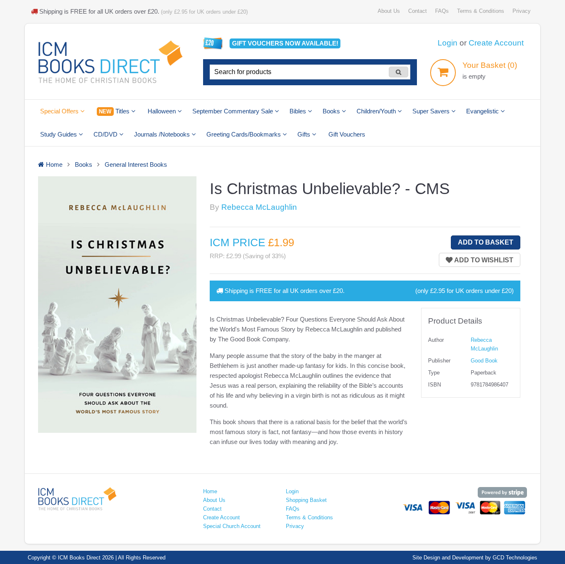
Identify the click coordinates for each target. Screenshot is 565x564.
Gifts (304, 134)
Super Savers (431, 111)
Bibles (299, 111)
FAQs (442, 11)
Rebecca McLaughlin (259, 207)
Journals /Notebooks (163, 134)
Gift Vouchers (346, 134)
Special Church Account (232, 526)
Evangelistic (483, 111)
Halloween (162, 111)
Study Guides (59, 134)
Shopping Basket (306, 500)
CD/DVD (106, 134)
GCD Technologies (515, 557)
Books (332, 111)
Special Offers (60, 111)
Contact (417, 11)
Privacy (521, 11)
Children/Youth (377, 111)
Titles (115, 111)
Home (210, 491)
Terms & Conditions (480, 11)
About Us (389, 11)
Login (447, 42)
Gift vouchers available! (285, 43)
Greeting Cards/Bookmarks (244, 134)
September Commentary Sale (233, 111)
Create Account (496, 42)
